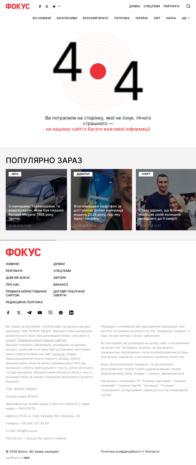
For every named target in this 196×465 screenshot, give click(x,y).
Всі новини (42, 18)
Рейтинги (171, 6)
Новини (12, 264)
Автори (59, 278)
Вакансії (60, 284)
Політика (122, 18)
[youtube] (39, 312)
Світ (157, 18)
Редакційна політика (24, 302)
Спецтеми (152, 6)
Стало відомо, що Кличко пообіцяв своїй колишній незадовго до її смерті (161, 214)
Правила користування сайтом (26, 293)
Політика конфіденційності (121, 451)
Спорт (146, 174)
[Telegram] (53, 6)
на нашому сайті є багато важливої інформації (98, 129)
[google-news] (60, 312)
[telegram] (29, 312)
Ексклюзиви (67, 18)
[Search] (188, 6)
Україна (141, 18)
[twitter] (18, 312)
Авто (14, 174)
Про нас (13, 284)
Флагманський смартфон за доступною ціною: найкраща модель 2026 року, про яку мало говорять (98, 212)
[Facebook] (40, 6)
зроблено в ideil (18, 458)
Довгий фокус (18, 278)
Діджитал (83, 174)
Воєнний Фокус (96, 18)
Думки (134, 6)
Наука (171, 18)
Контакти (152, 451)
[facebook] (8, 312)
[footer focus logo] (23, 252)
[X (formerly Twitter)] (46, 6)
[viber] (50, 312)
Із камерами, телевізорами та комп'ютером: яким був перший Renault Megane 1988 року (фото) (36, 212)
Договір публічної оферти (68, 293)
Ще (184, 18)
